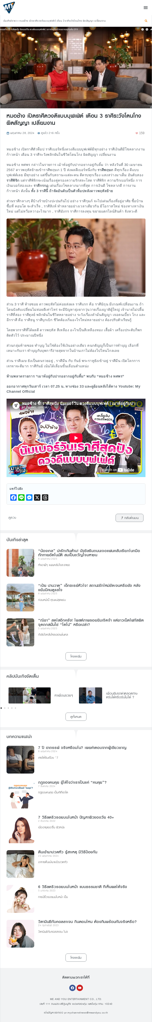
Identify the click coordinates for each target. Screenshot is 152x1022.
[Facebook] (72, 988)
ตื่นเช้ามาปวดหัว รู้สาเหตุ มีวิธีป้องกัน (67, 852)
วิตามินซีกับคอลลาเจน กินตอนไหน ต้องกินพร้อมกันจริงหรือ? (87, 922)
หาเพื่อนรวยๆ (64, 695)
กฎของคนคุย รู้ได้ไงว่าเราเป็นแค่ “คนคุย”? (72, 782)
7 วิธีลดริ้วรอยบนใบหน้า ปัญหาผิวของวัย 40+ (76, 817)
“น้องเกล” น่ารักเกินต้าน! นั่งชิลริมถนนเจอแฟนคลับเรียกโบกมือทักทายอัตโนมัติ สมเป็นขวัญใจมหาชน (89, 553)
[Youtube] (80, 988)
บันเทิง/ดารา (10, 21)
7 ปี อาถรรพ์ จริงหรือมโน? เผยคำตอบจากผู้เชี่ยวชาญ (82, 748)
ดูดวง (12, 517)
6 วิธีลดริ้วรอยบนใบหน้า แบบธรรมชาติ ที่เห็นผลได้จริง (82, 887)
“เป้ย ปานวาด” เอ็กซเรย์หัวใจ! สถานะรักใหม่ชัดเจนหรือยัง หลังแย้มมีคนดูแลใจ (89, 588)
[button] (145, 7)
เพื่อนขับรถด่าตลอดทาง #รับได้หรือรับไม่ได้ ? (122, 695)
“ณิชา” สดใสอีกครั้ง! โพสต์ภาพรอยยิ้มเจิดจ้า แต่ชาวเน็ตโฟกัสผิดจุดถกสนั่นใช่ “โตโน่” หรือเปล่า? (91, 622)
